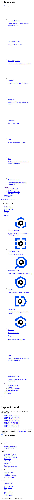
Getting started (8, 207)
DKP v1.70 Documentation (11, 425)
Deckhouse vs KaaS (13, 193)
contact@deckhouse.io (10, 446)
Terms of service (8, 494)
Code (5, 465)
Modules (6, 211)
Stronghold (7, 460)
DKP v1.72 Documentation (11, 422)
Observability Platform (10, 457)
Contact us (12, 199)
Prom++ (6, 463)
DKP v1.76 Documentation (11, 416)
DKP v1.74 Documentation (11, 419)
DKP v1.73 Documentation (11, 420)
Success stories (8, 195)
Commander (7, 459)
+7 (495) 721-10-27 (9, 448)
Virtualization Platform (10, 455)
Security (10, 190)
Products (6, 6)
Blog (5, 489)
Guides (6, 212)
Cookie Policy (8, 495)
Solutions (6, 187)
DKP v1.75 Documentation (11, 417)
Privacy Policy (22, 431)
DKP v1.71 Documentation (11, 423)
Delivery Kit (7, 462)
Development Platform (10, 466)
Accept (3, 433)
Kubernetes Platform (10, 454)
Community (7, 196)
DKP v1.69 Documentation (11, 427)
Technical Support (13, 189)
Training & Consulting (14, 192)
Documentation (5, 199)
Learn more (7, 206)
